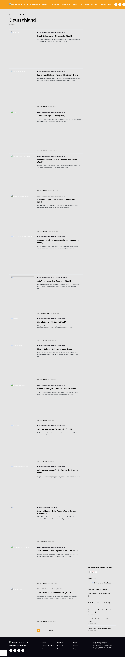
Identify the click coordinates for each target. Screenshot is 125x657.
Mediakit (60, 645)
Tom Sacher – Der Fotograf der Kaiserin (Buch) (57, 551)
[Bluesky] (22, 650)
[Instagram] (119, 4)
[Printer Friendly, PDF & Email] (93, 572)
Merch (75, 642)
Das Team (60, 642)
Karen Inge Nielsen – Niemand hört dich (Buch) (57, 75)
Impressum (60, 648)
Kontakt (75, 645)
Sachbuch (54, 507)
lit (51, 32)
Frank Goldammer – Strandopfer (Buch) (54, 36)
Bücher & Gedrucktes (43, 32)
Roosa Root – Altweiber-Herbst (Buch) (100, 628)
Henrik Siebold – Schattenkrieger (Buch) (54, 349)
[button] (109, 4)
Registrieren (77, 648)
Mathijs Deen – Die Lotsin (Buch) (52, 322)
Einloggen (45, 648)
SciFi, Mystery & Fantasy (59, 277)
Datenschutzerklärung (47, 645)
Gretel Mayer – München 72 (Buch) (99, 603)
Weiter (51, 630)
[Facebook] (115, 4)
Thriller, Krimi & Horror (58, 32)
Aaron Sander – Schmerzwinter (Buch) (54, 593)
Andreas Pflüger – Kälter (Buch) (51, 116)
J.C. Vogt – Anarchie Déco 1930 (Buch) (54, 281)
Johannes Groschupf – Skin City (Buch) (54, 429)
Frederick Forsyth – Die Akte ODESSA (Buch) (57, 389)
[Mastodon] (18, 650)
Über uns (44, 642)
